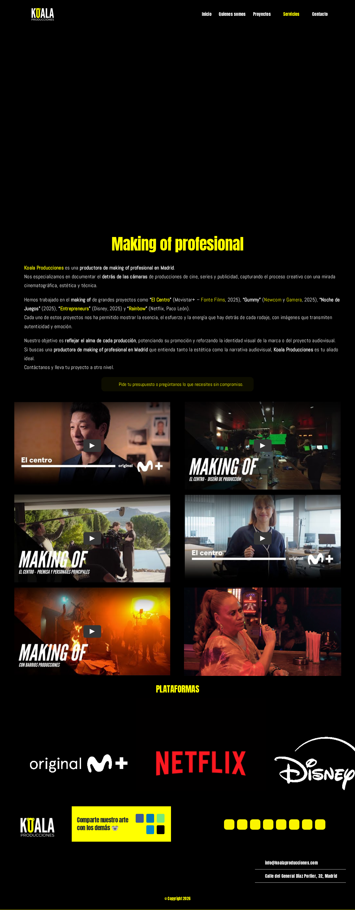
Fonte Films (213, 299)
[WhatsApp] (160, 818)
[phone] (320, 824)
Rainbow (137, 308)
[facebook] (229, 824)
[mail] (307, 824)
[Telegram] (150, 829)
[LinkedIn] (150, 818)
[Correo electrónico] (160, 829)
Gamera (294, 299)
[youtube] (255, 824)
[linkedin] (268, 824)
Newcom (272, 299)
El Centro (160, 299)
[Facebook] (139, 818)
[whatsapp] (294, 824)
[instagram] (242, 824)
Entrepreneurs (74, 308)
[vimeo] (281, 824)
